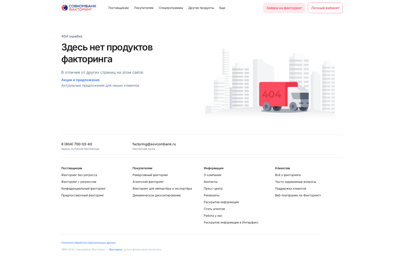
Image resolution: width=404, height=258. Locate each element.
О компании (212, 175)
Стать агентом (214, 209)
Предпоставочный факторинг (82, 195)
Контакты (210, 181)
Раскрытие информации (221, 202)
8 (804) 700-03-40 (76, 144)
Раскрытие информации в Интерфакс (231, 222)
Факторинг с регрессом (78, 181)
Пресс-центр (213, 188)
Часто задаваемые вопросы (295, 181)
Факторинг (115, 249)
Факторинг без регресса (79, 175)
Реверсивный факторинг (150, 175)
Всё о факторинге (288, 175)
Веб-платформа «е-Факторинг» (298, 195)
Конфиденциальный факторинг (83, 188)
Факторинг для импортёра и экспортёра (162, 188)
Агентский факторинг (148, 181)
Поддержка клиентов (290, 188)
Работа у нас (213, 215)
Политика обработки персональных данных (88, 242)
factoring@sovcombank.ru (154, 144)
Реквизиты (211, 195)
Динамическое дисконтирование (157, 195)
